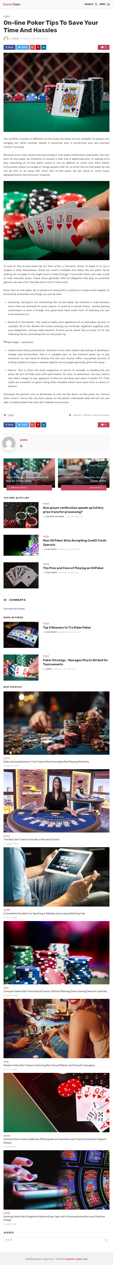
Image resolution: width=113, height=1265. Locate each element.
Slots (7, 758)
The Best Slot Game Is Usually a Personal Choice (31, 839)
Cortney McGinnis (55, 517)
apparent (78, 415)
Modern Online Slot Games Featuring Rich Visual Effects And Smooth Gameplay (49, 1065)
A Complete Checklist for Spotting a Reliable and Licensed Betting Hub (44, 913)
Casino (7, 910)
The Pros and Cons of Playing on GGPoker (73, 568)
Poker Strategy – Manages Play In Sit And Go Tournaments (75, 662)
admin (16, 39)
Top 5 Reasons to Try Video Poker (67, 627)
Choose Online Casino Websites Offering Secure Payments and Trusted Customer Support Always (55, 1141)
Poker (7, 16)
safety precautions (101, 415)
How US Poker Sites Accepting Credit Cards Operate (74, 542)
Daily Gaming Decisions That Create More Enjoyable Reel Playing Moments (46, 761)
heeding (87, 415)
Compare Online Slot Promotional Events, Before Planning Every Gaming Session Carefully (55, 991)
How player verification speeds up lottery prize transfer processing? (73, 510)
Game (6, 988)
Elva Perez (51, 549)
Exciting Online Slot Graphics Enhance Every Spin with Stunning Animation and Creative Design (54, 1218)
